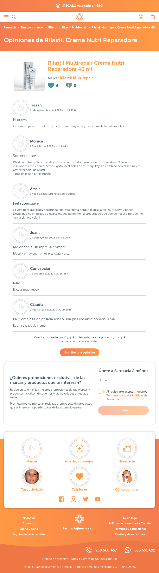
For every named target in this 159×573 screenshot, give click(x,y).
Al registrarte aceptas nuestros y (126, 395)
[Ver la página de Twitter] (85, 499)
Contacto (28, 523)
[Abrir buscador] (14, 17)
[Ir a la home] (79, 522)
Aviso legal (130, 518)
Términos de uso (117, 395)
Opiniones (79, 489)
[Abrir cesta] (152, 17)
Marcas (31, 461)
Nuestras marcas (32, 27)
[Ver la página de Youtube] (97, 499)
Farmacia (10, 27)
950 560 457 (106, 550)
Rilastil (52, 27)
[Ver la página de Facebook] (61, 499)
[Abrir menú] (6, 17)
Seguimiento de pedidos (29, 534)
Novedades (127, 461)
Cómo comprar (127, 489)
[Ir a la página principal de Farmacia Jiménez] (79, 17)
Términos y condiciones (130, 528)
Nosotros (29, 518)
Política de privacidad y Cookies (130, 523)
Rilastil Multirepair (74, 27)
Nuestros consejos (79, 461)
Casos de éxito (32, 489)
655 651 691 (144, 550)
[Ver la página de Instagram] (73, 499)
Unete (123, 410)
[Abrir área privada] (141, 17)
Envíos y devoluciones (130, 534)
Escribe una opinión (79, 352)
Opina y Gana (29, 528)
